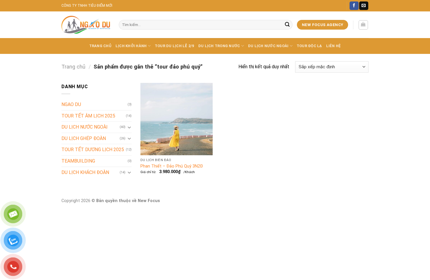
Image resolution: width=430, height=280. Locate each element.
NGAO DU (71, 104)
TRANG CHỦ (100, 46)
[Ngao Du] (85, 25)
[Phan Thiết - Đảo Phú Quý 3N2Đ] (176, 119)
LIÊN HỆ (333, 46)
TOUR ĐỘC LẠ (309, 46)
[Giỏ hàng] (363, 25)
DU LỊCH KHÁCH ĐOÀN (85, 172)
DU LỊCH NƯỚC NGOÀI (268, 46)
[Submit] (287, 25)
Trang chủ (73, 67)
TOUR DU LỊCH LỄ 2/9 (174, 46)
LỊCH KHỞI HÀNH (131, 46)
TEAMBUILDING (78, 161)
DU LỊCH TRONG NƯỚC (219, 46)
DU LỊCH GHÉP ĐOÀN (83, 138)
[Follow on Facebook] (354, 5)
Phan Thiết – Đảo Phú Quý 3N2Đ (171, 166)
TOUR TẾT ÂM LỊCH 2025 (88, 116)
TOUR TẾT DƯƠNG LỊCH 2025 (92, 149)
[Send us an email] (363, 5)
